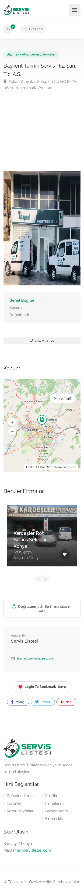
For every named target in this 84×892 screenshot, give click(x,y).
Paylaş (19, 702)
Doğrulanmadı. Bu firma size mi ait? (44, 608)
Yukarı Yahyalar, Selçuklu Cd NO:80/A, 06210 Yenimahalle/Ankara (40, 84)
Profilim (51, 796)
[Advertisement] (42, 129)
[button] (12, 422)
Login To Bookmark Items (45, 687)
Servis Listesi (24, 641)
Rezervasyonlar (20, 811)
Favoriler (14, 803)
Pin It (67, 702)
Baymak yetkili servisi (23, 54)
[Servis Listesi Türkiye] (16, 10)
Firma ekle (54, 819)
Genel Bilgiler (21, 300)
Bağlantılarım (56, 811)
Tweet (44, 702)
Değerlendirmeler (22, 796)
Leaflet (30, 467)
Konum (15, 307)
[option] (42, 539)
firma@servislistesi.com (35, 658)
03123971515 (44, 340)
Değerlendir (19, 315)
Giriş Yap (35, 29)
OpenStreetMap (50, 467)
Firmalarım (54, 803)
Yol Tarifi (65, 398)
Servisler (49, 54)
